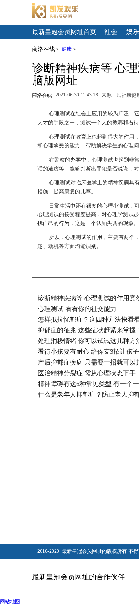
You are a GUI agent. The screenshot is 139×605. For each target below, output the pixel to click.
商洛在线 (43, 49)
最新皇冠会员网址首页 (64, 32)
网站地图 (10, 601)
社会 (110, 32)
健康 (67, 49)
